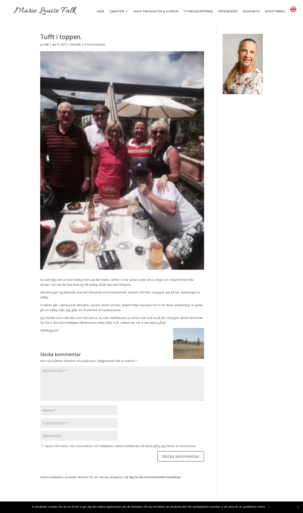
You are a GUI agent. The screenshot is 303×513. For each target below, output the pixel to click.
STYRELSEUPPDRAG (198, 11)
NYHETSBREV (275, 11)
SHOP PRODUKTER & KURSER (156, 11)
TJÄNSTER (116, 11)
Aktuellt (75, 44)
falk (46, 44)
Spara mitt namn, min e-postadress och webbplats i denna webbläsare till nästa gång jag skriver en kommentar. (120, 446)
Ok (269, 506)
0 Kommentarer (95, 44)
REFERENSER (227, 11)
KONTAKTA (251, 11)
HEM (100, 11)
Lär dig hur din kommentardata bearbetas (152, 477)
